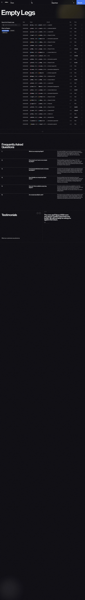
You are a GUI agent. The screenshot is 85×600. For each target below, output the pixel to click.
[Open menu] (1, 2)
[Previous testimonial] (38, 209)
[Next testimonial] (40, 209)
